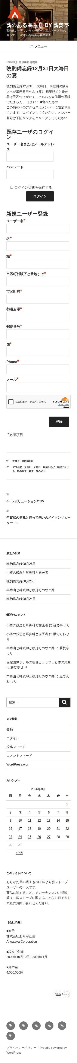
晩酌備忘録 (28, 461)
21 (58, 828)
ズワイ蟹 (17, 467)
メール (12, 379)
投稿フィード (16, 747)
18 (29, 828)
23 (10, 836)
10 (20, 820)
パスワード (15, 167)
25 (29, 836)
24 (20, 836)
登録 (9, 729)
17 (20, 828)
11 (29, 820)
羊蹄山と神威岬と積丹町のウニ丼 (30, 590)
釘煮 (31, 471)
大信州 (27, 467)
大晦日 (37, 467)
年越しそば (49, 467)
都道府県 (14, 308)
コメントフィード (19, 755)
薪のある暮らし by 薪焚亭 (37, 25)
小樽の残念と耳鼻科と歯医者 (27, 572)
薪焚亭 (33, 62)
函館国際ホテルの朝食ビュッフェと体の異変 (38, 662)
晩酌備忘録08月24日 (21, 599)
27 (48, 836)
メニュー (41, 46)
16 (10, 828)
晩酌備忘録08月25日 (21, 581)
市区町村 (14, 291)
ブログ (15, 461)
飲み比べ (40, 471)
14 (58, 820)
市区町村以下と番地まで (26, 273)
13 (48, 820)
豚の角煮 (22, 471)
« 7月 (19, 853)
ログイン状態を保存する (33, 187)
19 (39, 828)
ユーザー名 (15, 220)
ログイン (12, 738)
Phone (12, 361)
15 (67, 820)
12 (39, 820)
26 (39, 836)
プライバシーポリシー (21, 1047)
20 (48, 828)
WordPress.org (17, 764)
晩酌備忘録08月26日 (21, 564)
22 (67, 828)
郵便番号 (14, 326)
